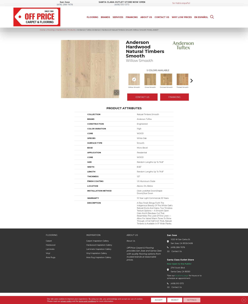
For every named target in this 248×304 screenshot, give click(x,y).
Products (71, 30)
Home (42, 30)
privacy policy (66, 301)
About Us (131, 241)
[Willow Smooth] (134, 79)
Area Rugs (50, 257)
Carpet (49, 241)
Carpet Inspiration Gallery (97, 241)
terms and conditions (87, 301)
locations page (181, 275)
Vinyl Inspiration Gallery (96, 253)
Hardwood (61, 30)
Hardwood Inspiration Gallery (99, 245)
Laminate (50, 249)
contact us (177, 251)
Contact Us (142, 97)
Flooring (50, 30)
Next (191, 77)
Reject (174, 300)
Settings (191, 300)
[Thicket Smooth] (182, 79)
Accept (158, 300)
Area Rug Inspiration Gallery (98, 257)
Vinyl (48, 253)
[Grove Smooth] (150, 79)
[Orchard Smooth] (166, 79)
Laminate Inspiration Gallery (98, 249)
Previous (125, 77)
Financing (174, 97)
